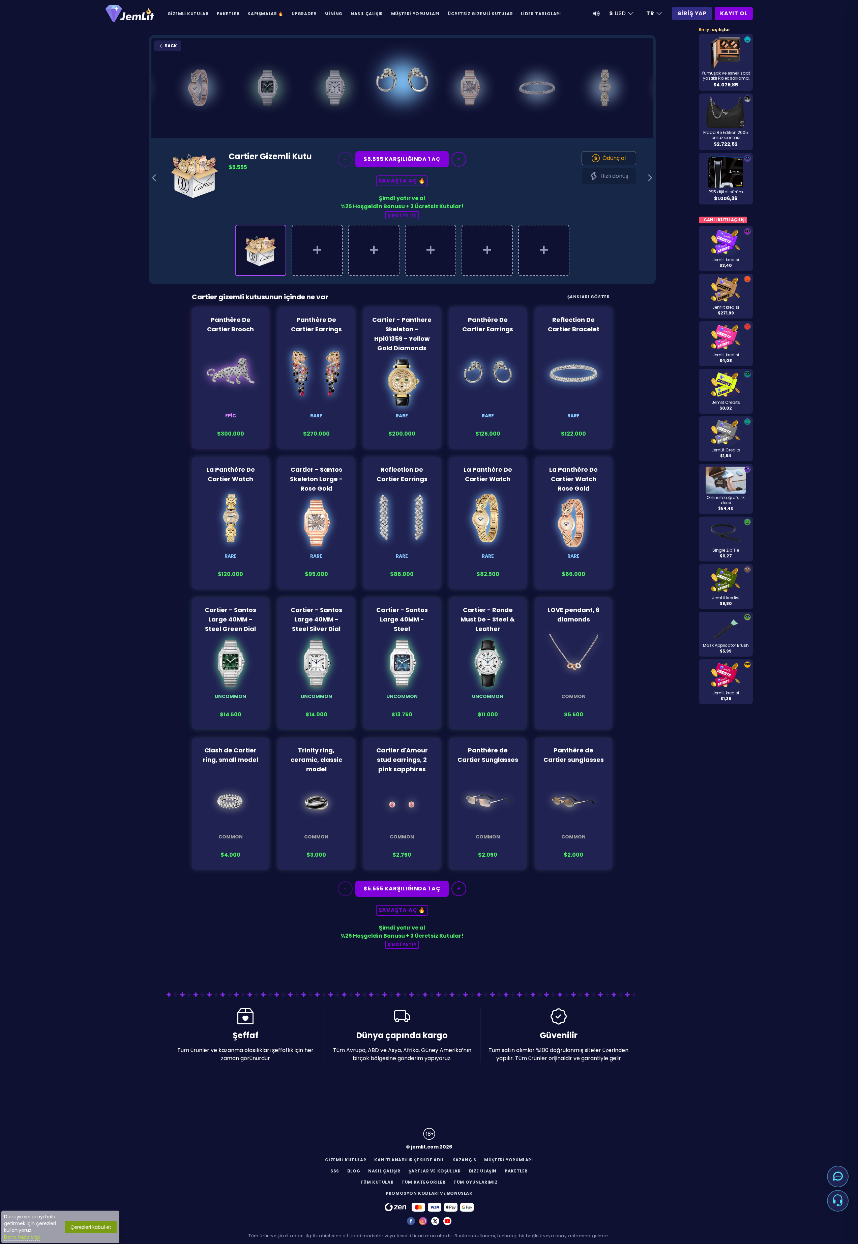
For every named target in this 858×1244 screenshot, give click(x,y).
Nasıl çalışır (367, 14)
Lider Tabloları (541, 14)
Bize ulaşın (483, 1171)
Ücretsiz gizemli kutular (480, 14)
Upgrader (304, 14)
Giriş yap (692, 13)
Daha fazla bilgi (22, 1237)
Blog (353, 1171)
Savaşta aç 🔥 (402, 181)
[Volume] (596, 13)
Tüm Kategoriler (423, 1182)
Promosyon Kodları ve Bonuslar (429, 1193)
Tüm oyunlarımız (475, 1182)
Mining (333, 14)
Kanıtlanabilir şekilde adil (409, 1160)
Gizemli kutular (188, 14)
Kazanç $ (464, 1160)
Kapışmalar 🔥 (265, 14)
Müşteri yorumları (415, 14)
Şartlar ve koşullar (435, 1171)
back (170, 46)
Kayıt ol (733, 13)
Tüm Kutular (377, 1182)
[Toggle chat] (838, 1176)
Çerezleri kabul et (90, 1227)
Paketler (228, 14)
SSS (334, 1171)
